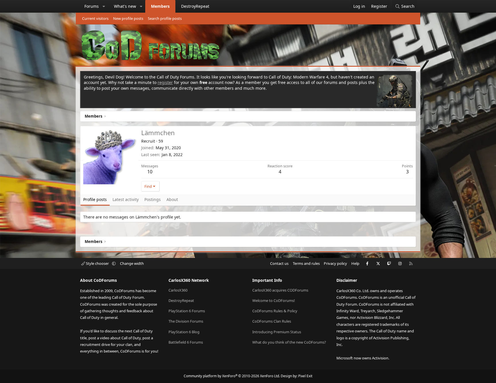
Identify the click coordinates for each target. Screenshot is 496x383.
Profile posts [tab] (95, 199)
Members (160, 6)
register (165, 82)
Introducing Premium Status (276, 331)
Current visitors (95, 18)
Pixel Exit (305, 376)
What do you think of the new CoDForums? (289, 342)
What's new (125, 6)
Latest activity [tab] (126, 199)
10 (149, 171)
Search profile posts (165, 18)
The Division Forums (185, 321)
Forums (91, 6)
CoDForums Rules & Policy (274, 310)
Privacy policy (335, 263)
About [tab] (172, 199)
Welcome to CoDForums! (273, 300)
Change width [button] (132, 263)
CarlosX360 (177, 290)
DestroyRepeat (195, 6)
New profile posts (128, 18)
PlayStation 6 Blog (183, 331)
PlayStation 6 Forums (186, 310)
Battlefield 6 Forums (185, 342)
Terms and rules (306, 263)
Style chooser (97, 263)
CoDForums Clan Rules (271, 321)
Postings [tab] (152, 199)
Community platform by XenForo (232, 376)
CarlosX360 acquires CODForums (280, 290)
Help (355, 263)
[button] (104, 6)
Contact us (279, 263)
